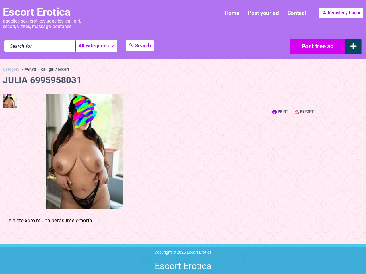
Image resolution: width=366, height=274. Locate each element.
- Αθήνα (29, 69)
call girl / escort (55, 69)
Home (232, 13)
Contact (296, 13)
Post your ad (263, 13)
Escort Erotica (37, 12)
